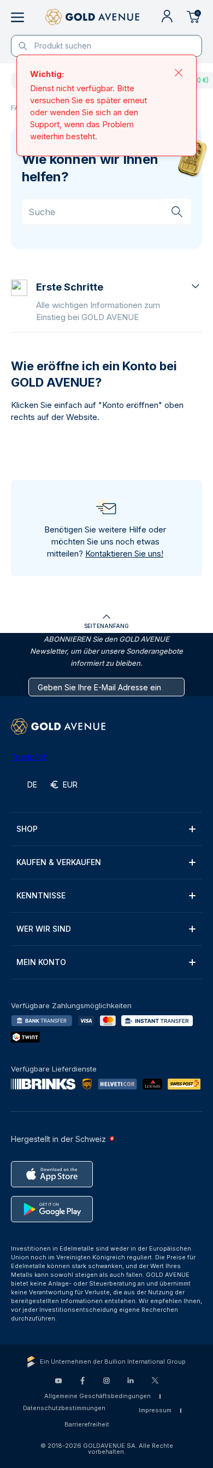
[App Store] (52, 1174)
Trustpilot (28, 756)
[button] (119, 301)
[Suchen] (177, 211)
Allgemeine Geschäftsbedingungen (97, 1396)
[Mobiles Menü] (17, 17)
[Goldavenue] (92, 17)
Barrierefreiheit (86, 1424)
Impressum (155, 1410)
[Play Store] (52, 1209)
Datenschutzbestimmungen (64, 1408)
